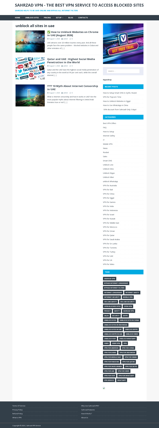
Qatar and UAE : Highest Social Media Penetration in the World (71, 60)
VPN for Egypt (108, 198)
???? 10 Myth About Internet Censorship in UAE (72, 87)
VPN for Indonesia (110, 210)
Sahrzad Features (88, 410)
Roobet (106, 152)
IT (104, 140)
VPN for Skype (131, 366)
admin (65, 39)
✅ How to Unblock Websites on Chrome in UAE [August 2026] (72, 33)
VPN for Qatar (108, 235)
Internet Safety (109, 136)
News (105, 148)
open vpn (128, 306)
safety (117, 311)
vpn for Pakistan (111, 362)
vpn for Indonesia (127, 352)
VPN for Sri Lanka (110, 243)
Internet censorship (113, 293)
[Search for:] (123, 71)
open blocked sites (112, 306)
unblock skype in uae (113, 334)
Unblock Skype (109, 173)
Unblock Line (108, 165)
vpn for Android (111, 348)
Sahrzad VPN (128, 311)
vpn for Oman (131, 357)
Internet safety (132, 293)
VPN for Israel (108, 214)
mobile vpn (128, 297)
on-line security (127, 302)
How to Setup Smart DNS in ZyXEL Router (120, 93)
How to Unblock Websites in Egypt (117, 101)
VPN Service (109, 380)
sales (106, 316)
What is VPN (16, 417)
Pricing (47, 17)
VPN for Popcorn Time (112, 97)
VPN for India (108, 206)
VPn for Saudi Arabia (113, 366)
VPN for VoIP (109, 376)
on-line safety (110, 302)
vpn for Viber (123, 371)
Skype (125, 316)
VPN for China (108, 194)
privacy (107, 311)
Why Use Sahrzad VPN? (90, 406)
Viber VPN (116, 343)
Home (17, 17)
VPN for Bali (108, 189)
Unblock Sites (32, 17)
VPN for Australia (110, 185)
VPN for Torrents (110, 248)
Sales (105, 156)
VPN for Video (108, 264)
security (115, 316)
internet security (112, 297)
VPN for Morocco (110, 227)
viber (106, 343)
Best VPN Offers (109, 123)
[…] (63, 48)
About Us (84, 417)
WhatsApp (121, 380)
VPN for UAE (108, 256)
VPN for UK (107, 260)
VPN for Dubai (110, 352)
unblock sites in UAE (113, 329)
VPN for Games (109, 202)
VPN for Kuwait (109, 218)
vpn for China (128, 348)
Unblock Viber (108, 177)
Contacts (83, 17)
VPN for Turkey (109, 252)
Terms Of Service (18, 406)
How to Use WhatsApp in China (115, 105)
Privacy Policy (17, 410)
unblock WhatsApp (110, 181)
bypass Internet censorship (116, 283)
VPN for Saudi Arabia (111, 239)
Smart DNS (107, 160)
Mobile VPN (107, 144)
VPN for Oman (109, 231)
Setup (58, 17)
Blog (70, 17)
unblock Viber (132, 334)
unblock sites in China (129, 320)
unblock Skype (131, 329)
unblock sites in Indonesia (115, 325)
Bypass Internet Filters (114, 288)
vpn (125, 343)
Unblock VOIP (110, 339)
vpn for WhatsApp (126, 376)
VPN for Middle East (111, 223)
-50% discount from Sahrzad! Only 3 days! (119, 109)
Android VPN (109, 279)
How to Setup (108, 131)
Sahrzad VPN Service (33, 426)
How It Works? (86, 413)
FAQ (104, 127)
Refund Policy (17, 413)
